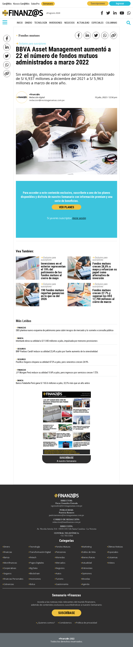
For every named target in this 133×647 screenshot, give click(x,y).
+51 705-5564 (66, 535)
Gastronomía (62, 584)
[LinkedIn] (6, 47)
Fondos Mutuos (63, 546)
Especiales (97, 22)
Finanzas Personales (13, 578)
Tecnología (40, 22)
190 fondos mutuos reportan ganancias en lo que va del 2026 (52, 294)
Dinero (28, 22)
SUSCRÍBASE (66, 613)
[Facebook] (6, 38)
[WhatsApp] (6, 64)
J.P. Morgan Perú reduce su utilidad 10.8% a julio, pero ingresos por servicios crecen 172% (57, 372)
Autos (58, 573)
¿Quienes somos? (46, 622)
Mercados (60, 562)
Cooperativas (10, 568)
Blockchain (35, 573)
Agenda (85, 584)
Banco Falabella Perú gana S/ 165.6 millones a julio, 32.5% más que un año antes (53, 383)
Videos (111, 562)
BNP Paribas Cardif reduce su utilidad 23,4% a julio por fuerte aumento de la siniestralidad (57, 351)
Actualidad (83, 22)
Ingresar (120, 3)
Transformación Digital (40, 552)
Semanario (48, 3)
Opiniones (87, 573)
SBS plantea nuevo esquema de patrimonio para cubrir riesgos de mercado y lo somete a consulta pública (64, 330)
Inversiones (55, 22)
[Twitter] (6, 56)
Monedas (60, 557)
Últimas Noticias (115, 546)
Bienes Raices (88, 557)
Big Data (33, 568)
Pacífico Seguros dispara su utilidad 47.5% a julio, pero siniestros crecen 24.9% (52, 362)
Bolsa (32, 584)
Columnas (111, 22)
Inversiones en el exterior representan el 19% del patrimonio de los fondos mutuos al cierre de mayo (53, 271)
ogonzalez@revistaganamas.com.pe (66, 506)
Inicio (20, 22)
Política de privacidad (86, 622)
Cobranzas (9, 584)
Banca (6, 557)
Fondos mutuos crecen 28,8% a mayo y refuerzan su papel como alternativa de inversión (104, 271)
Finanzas (8, 552)
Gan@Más (7, 3)
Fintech (33, 557)
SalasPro (35, 3)
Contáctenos (65, 622)
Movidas (86, 578)
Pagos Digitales (37, 562)
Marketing (86, 546)
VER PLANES (66, 207)
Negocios (69, 22)
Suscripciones (98, 3)
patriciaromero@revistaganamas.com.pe (66, 515)
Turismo (59, 578)
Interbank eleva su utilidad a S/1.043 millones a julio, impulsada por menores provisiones (56, 341)
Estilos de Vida (88, 552)
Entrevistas (87, 568)
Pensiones (61, 552)
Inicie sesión (79, 218)
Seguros (8, 573)
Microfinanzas (10, 562)
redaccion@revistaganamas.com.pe (47, 100)
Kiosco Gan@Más (21, 3)
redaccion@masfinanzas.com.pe (67, 522)
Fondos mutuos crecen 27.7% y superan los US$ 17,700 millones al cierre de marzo (103, 296)
